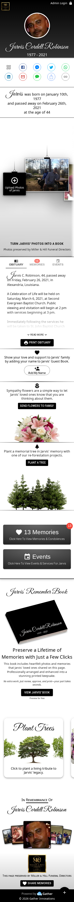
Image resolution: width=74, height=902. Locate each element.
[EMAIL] (23, 77)
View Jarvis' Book (37, 692)
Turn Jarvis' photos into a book (37, 243)
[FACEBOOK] (23, 67)
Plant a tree (37, 462)
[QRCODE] (9, 67)
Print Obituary (39, 342)
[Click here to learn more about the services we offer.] (37, 864)
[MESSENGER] (37, 67)
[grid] (37, 194)
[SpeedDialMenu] (64, 892)
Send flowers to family (37, 405)
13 (69, 525)
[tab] (16, 262)
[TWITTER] (51, 67)
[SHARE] (51, 77)
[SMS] (37, 77)
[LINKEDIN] (9, 77)
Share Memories (39, 883)
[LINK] (65, 77)
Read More (37, 334)
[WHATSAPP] (65, 67)
